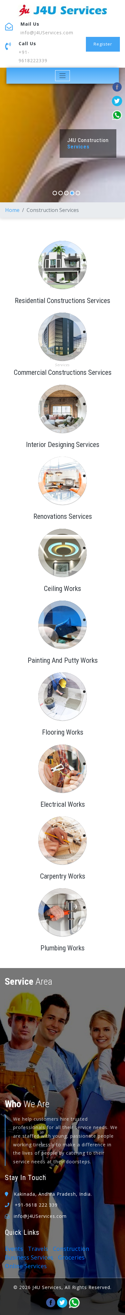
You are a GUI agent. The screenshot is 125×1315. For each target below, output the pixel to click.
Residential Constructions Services (62, 301)
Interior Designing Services (62, 445)
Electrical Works (62, 804)
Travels (38, 1248)
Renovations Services (62, 516)
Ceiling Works (62, 589)
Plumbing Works (62, 948)
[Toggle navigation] (62, 75)
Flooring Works (62, 732)
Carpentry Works (62, 876)
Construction (71, 1248)
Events (14, 1248)
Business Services (29, 1257)
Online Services (26, 1266)
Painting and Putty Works (63, 660)
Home (12, 210)
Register (103, 44)
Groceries (71, 1257)
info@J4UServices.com (47, 33)
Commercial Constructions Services (63, 372)
